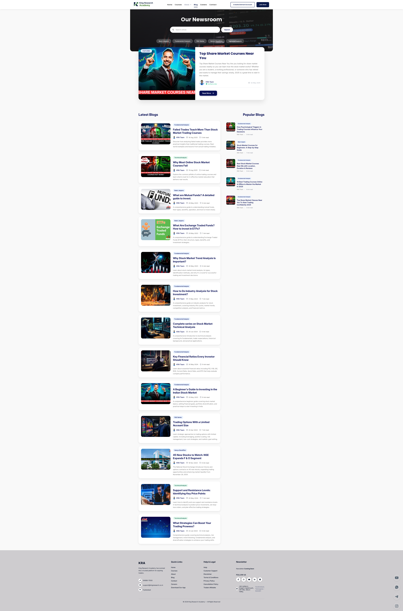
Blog (196, 5)
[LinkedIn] (255, 579)
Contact (213, 5)
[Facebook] (238, 579)
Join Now (262, 5)
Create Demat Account (242, 5)
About (187, 4)
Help (205, 567)
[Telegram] (260, 579)
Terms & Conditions (211, 577)
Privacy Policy (209, 581)
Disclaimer (208, 574)
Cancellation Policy (211, 584)
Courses (178, 5)
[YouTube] (249, 579)
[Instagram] (244, 579)
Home (169, 5)
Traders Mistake (210, 588)
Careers (203, 5)
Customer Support (210, 571)
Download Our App (178, 588)
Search (227, 30)
